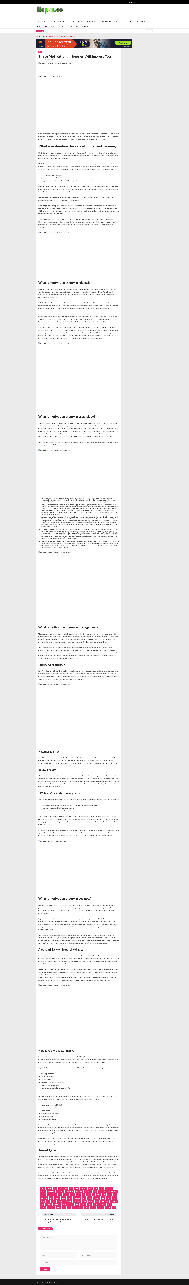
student (103, 1204)
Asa (66, 1188)
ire (115, 1195)
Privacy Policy (42, 26)
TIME (58, 1208)
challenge (108, 1188)
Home (38, 21)
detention (79, 1191)
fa (83, 1195)
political (60, 1201)
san (42, 1204)
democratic (70, 1191)
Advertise (84, 26)
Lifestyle (71, 21)
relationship (104, 1201)
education (102, 1191)
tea (109, 1204)
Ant (55, 1188)
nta (54, 1201)
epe (60, 1195)
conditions (51, 1191)
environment (52, 1195)
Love (63, 1198)
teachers (51, 1208)
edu (95, 1191)
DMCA (53, 26)
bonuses (83, 1188)
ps (97, 1201)
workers (100, 1208)
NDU (42, 1201)
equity (66, 1195)
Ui (64, 1208)
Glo (88, 1195)
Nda (114, 1198)
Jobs (131, 21)
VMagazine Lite (54, 1282)
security (65, 1204)
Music (80, 21)
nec (48, 1201)
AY (71, 1188)
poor (84, 1201)
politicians (77, 1201)
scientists (56, 1204)
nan (103, 1198)
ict (104, 1195)
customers (60, 1191)
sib (71, 1204)
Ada (42, 1188)
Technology (141, 21)
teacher (43, 1208)
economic (87, 1191)
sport (83, 1204)
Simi (77, 1204)
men (90, 1198)
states (95, 1204)
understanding (77, 1208)
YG (114, 1208)
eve (78, 1195)
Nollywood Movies (109, 21)
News (46, 21)
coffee (42, 1191)
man (69, 1198)
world (108, 1208)
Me (84, 1198)
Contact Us (62, 26)
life (51, 1198)
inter (109, 1195)
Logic (57, 1198)
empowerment (113, 1191)
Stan (89, 1204)
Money (97, 1198)
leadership (44, 1198)
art (60, 1188)
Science (48, 1204)
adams (49, 1188)
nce (109, 1198)
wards (93, 1208)
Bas (77, 1188)
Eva (73, 1195)
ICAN (98, 1195)
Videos (122, 21)
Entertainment (59, 21)
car (101, 1188)
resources (114, 1201)
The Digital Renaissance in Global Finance (65, 31)
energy (43, 1195)
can (96, 1188)
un (69, 1208)
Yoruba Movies (92, 21)
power (91, 1201)
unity (86, 1208)
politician (68, 1201)
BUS (90, 1188)
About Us (74, 26)
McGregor (77, 1198)
